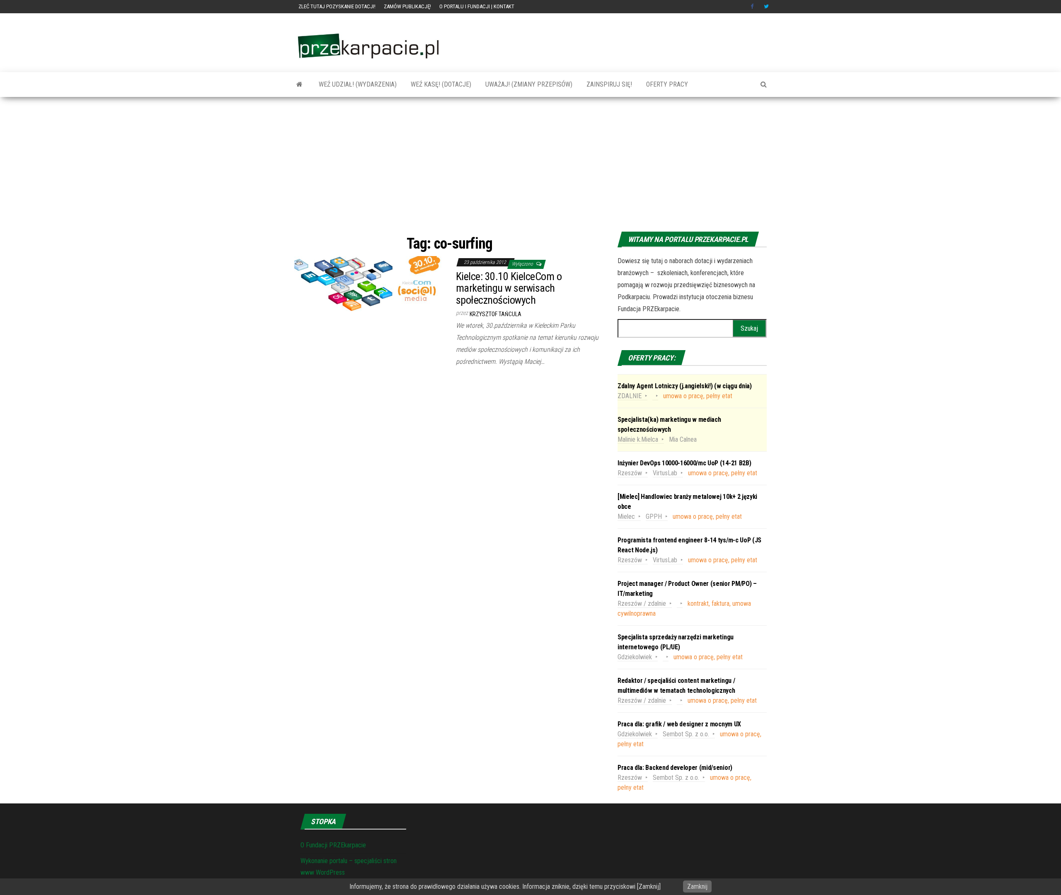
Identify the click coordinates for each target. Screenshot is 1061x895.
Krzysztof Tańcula (495, 314)
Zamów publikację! (407, 6)
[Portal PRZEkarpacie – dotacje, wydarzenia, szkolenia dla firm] (299, 84)
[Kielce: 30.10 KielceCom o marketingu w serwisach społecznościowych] (368, 283)
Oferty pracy (666, 84)
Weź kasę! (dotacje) (440, 84)
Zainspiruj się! (608, 84)
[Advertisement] (530, 165)
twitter (766, 6)
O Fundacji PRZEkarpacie (333, 845)
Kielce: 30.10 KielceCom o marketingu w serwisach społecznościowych (509, 288)
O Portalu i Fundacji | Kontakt (476, 6)
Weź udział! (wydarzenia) (357, 84)
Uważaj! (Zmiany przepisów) (528, 84)
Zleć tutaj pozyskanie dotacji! (336, 6)
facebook (753, 6)
